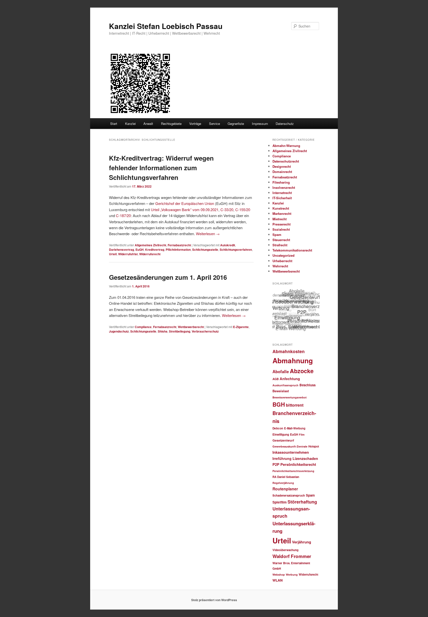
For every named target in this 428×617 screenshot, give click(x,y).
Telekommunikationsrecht (292, 250)
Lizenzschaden (305, 458)
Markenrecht (281, 213)
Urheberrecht (282, 260)
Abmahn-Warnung (286, 145)
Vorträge (195, 123)
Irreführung (282, 458)
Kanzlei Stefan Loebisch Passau (165, 26)
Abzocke (302, 371)
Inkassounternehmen (290, 452)
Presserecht (281, 224)
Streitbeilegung (179, 331)
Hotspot (313, 446)
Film (301, 434)
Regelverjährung (283, 483)
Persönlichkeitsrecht (298, 464)
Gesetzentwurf (283, 440)
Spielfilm (279, 502)
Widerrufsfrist (128, 254)
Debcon (277, 428)
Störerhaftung (302, 502)
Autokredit (227, 245)
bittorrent (294, 405)
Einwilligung (280, 434)
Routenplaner (285, 489)
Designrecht (281, 166)
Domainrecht (282, 171)
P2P (275, 464)
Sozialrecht (281, 229)
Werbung (292, 574)
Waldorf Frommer (291, 556)
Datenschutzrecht (285, 161)
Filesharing (281, 182)
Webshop (278, 574)
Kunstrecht (280, 208)
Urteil (113, 254)
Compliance (143, 327)
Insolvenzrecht (283, 187)
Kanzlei (130, 123)
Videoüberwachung (285, 550)
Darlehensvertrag (121, 249)
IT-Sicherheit (282, 198)
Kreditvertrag (154, 249)
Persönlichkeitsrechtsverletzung (293, 471)
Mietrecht (279, 219)
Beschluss (307, 385)
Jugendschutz (119, 331)
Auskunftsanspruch (285, 385)
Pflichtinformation (178, 249)
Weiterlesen (208, 233)
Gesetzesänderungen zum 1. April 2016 (168, 277)
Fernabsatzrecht (179, 245)
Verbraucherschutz (205, 331)
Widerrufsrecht (149, 254)
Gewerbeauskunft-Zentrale (289, 446)
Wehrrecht (280, 266)
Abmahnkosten (288, 351)
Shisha (162, 331)
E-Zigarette (241, 327)
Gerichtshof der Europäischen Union (184, 203)
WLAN (277, 580)
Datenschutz (285, 123)
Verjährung (301, 542)
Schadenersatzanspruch (288, 495)
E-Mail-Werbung (294, 428)
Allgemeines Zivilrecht (150, 245)
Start (113, 123)
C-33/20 (226, 209)
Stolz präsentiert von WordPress (214, 600)
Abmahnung (292, 360)
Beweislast (280, 391)
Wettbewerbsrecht (191, 327)
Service (214, 123)
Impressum (260, 123)
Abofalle (280, 371)
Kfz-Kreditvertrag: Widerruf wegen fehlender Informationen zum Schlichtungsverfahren (161, 167)
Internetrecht (282, 192)
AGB (275, 379)
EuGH (139, 249)
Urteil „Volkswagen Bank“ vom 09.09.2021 (184, 209)
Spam (276, 234)
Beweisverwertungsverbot (289, 397)
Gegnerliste (236, 123)
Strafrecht (279, 245)
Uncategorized (283, 255)
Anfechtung (290, 378)
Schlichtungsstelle (205, 249)
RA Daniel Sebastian (285, 477)
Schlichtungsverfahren (236, 249)
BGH (278, 404)
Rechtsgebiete (171, 123)
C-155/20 (242, 209)
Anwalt (148, 123)
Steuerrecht (281, 239)
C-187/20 (123, 215)
